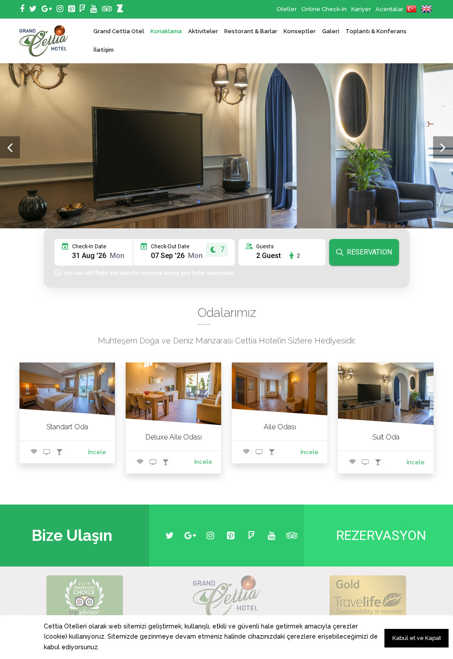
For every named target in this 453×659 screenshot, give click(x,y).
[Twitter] (33, 8)
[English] (426, 9)
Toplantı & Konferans (376, 31)
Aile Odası (280, 427)
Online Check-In (324, 9)
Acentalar (389, 9)
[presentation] (10, 147)
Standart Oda (67, 427)
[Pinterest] (71, 8)
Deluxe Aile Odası (174, 437)
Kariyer (361, 9)
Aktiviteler (203, 31)
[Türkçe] (411, 9)
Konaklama (166, 31)
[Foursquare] (82, 8)
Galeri (330, 31)
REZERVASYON (381, 535)
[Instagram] (60, 8)
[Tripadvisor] (106, 8)
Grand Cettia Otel (118, 31)
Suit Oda (385, 437)
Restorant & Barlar (250, 31)
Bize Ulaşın (71, 535)
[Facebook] (22, 8)
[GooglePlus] (46, 8)
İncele (97, 452)
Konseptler (300, 31)
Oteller (286, 9)
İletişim (103, 49)
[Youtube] (93, 8)
